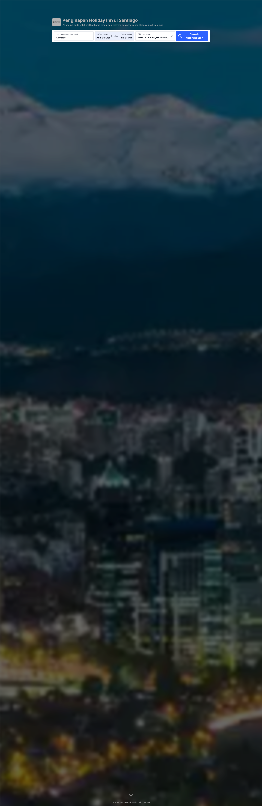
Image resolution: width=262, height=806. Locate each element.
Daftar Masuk (102, 34)
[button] (237, 4)
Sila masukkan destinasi (67, 34)
